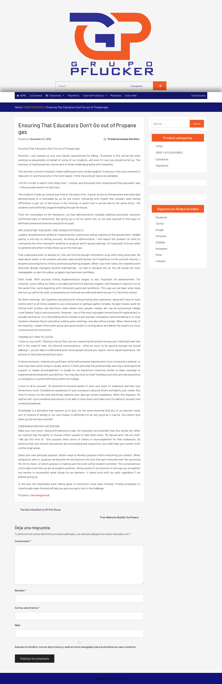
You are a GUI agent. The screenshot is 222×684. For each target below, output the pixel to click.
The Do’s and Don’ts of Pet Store (40, 509)
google (160, 229)
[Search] (159, 85)
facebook (161, 217)
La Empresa (35, 95)
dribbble (160, 242)
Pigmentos (73, 95)
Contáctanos (198, 95)
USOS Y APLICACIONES (169, 152)
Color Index (131, 95)
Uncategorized (34, 107)
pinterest (161, 236)
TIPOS (159, 146)
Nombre (20, 590)
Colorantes (55, 95)
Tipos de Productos (93, 95)
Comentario (23, 541)
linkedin (160, 261)
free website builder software (119, 517)
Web (17, 625)
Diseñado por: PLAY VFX (111, 678)
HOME (23, 95)
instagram (161, 248)
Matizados (115, 95)
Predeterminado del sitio (123, 139)
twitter (160, 223)
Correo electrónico (27, 607)
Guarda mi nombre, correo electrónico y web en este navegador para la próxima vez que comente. (75, 646)
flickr (159, 254)
